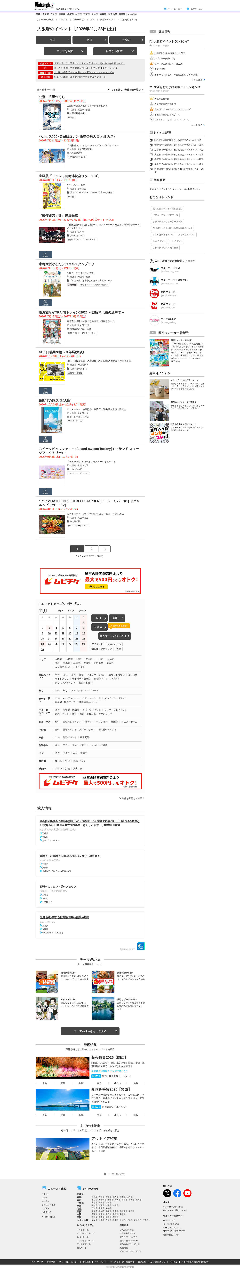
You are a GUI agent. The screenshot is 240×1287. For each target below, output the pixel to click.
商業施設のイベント (77, 157)
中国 (79, 1214)
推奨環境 (86, 1262)
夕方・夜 (77, 768)
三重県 (109, 1205)
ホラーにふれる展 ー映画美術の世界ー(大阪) (176, 74)
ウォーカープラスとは (173, 1207)
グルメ (45, 1198)
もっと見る (197, 79)
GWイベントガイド (128, 1237)
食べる (58, 760)
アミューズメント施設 (74, 745)
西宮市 (86, 14)
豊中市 (89, 659)
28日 (92, 19)
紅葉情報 (124, 1248)
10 (49, 633)
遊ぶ (67, 760)
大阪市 (53, 14)
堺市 (79, 659)
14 (76, 633)
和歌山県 (112, 14)
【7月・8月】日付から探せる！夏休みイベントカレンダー (84, 72)
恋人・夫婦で (80, 753)
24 (49, 644)
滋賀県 (122, 14)
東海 (79, 1205)
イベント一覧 (83, 1230)
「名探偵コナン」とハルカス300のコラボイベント (93, 145)
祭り (119, 649)
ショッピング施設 (98, 745)
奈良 (99, 1083)
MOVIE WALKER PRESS (174, 1231)
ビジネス (45, 1208)
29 (83, 644)
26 (63, 644)
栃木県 (132, 1199)
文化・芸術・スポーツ (44, 712)
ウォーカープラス (44, 19)
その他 (133, 14)
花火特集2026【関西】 (109, 1057)
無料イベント (70, 737)
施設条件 (43, 745)
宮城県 (94, 1197)
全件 (57, 675)
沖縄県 (146, 1220)
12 (63, 633)
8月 (59, 610)
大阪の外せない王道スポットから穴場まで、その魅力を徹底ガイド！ (89, 63)
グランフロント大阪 (79, 417)
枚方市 (81, 231)
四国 (79, 1217)
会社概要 (173, 1262)
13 (70, 633)
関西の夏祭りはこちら (108, 1107)
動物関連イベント (72, 721)
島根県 (123, 1214)
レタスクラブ (169, 1220)
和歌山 (117, 1083)
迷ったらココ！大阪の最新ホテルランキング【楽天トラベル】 (86, 68)
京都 (63, 1083)
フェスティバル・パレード (84, 690)
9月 (70, 610)
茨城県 (139, 1199)
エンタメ (45, 1201)
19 (63, 638)
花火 (73, 675)
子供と (66, 753)
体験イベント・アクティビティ (82, 239)
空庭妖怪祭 (159, 69)
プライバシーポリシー (69, 1262)
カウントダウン (117, 675)
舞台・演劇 (78, 714)
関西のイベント (107, 19)
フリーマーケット (91, 698)
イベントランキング (86, 1233)
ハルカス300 (76, 153)
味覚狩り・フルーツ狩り (106, 678)
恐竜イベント (176, 241)
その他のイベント (107, 729)
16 (42, 638)
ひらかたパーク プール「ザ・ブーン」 (172, 120)
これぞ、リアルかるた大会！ (81, 273)
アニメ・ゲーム (75, 421)
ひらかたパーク (77, 235)
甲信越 (80, 1202)
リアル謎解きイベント (163, 234)
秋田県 (116, 1197)
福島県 (130, 1197)
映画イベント (62, 714)
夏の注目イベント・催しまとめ (167, 208)
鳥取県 (116, 1214)
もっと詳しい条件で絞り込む (126, 89)
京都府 (62, 14)
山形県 (123, 1197)
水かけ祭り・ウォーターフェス (167, 221)
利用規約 (51, 1262)
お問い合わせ (100, 1262)
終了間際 (84, 737)
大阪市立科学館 (161, 98)
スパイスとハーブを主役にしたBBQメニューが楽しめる (95, 514)
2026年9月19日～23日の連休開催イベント (173, 228)
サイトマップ (37, 1262)
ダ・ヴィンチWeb (171, 1224)
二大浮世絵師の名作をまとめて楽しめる (87, 105)
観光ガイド (82, 1248)
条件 (41, 737)
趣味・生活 (44, 722)
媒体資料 (142, 1262)
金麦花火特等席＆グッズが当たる (108, 1071)
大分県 (123, 1220)
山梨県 (94, 1202)
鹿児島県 (138, 1220)
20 (70, 638)
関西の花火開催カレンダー (111, 1076)
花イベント (97, 644)
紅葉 (81, 675)
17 (49, 638)
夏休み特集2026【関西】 (111, 1089)
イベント (63, 19)
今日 (52, 40)
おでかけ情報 (197, 9)
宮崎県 (130, 1220)
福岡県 (94, 1220)
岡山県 (101, 1214)
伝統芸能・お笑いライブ (99, 714)
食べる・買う (44, 699)
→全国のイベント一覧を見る (70, 667)
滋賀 (136, 1083)
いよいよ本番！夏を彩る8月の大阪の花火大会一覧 (80, 77)
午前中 (58, 768)
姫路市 (94, 14)
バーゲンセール (71, 698)
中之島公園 (75, 521)
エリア (42, 659)
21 (76, 638)
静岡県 (116, 1205)
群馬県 (125, 1199)
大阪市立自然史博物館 (165, 104)
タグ (41, 753)
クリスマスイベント (65, 682)
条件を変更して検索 (132, 798)
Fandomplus (49, 1217)
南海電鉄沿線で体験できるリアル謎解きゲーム (91, 321)
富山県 (101, 1208)
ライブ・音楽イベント (115, 710)
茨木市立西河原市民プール (167, 115)
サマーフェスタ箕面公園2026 (168, 64)
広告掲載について (158, 1262)
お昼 (67, 768)
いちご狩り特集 (127, 1230)
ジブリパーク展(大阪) (164, 58)
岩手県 (109, 1197)
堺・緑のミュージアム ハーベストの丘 (172, 109)
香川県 (94, 1217)
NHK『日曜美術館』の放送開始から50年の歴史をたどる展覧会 (99, 361)
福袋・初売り (86, 682)
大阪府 (45, 14)
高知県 (116, 1217)
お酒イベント (159, 241)
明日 (89, 40)
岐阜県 (101, 1205)
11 (56, 633)
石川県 (94, 1208)
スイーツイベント (186, 234)
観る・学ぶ (79, 760)
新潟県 (109, 1202)
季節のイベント (44, 676)
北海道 (80, 1194)
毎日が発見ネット (171, 1235)
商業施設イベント (88, 702)
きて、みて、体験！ (77, 185)
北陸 (79, 1208)
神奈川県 (102, 1199)
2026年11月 (78, 19)
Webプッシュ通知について (175, 1210)
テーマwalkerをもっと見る (90, 1031)
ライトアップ (62, 678)
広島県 (94, 1214)
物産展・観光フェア (101, 649)
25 (56, 644)
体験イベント (114, 644)
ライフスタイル (48, 1205)
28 (76, 644)
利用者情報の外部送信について (195, 1262)
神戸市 (78, 14)
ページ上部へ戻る (116, 1174)
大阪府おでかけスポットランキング (177, 87)
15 (83, 633)
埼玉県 (117, 1199)
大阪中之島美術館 (78, 368)
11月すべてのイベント (113, 636)
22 (83, 638)
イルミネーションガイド (131, 1251)
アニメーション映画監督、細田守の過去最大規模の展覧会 (96, 409)
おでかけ (45, 1194)
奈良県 (103, 14)
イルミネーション (96, 675)
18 (56, 638)
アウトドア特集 (104, 1138)
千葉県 (110, 1199)
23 (42, 644)
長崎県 (109, 1220)
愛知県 (94, 1205)
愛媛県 (101, 1217)
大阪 (44, 1083)
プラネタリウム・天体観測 (165, 247)
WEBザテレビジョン (172, 1227)
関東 (79, 1199)
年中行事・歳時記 (81, 678)
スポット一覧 (83, 1237)
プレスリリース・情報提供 (122, 1262)
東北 (79, 1197)
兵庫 (81, 1083)
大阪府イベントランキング (171, 41)
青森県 (101, 1197)
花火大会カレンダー (129, 1240)
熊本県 (116, 1220)
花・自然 (132, 675)
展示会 (71, 117)
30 (42, 649)
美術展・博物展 (75, 373)
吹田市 (99, 659)
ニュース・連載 (175, 9)
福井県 (109, 1208)
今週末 (126, 40)
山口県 (109, 1214)
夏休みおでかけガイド (130, 1244)
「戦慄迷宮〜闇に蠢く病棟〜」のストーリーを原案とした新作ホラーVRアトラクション (104, 226)
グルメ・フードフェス (78, 473)
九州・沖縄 (82, 1220)
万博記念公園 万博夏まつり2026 (169, 53)
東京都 (94, 1199)
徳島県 (109, 1217)
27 (70, 644)
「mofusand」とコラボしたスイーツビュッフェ (91, 461)
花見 (65, 675)
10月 (81, 610)
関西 (38, 14)
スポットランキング (86, 1240)
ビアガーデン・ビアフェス (165, 215)
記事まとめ (46, 1212)
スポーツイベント (91, 710)
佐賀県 (101, 1220)
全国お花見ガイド (128, 1233)
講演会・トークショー (96, 721)
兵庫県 (70, 14)
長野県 (101, 1202)
